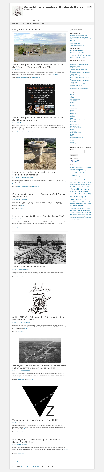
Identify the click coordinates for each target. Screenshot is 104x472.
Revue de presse (42, 20)
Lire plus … (55, 74)
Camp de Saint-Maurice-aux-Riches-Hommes (79, 201)
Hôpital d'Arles (80, 210)
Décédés (72, 105)
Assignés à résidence (75, 99)
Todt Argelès (73, 219)
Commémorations (24, 77)
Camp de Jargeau (74, 184)
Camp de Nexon (74, 193)
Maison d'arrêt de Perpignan (85, 214)
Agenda (18, 77)
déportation (30, 276)
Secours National (87, 217)
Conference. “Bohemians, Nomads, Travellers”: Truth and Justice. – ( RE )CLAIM (79, 69)
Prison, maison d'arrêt (75, 132)
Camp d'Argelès (76, 170)
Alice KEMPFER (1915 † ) (76, 54)
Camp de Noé (83, 194)
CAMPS (22, 23)
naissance (72, 129)
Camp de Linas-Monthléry (85, 184)
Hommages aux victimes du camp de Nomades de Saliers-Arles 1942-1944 (80, 64)
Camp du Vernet (88, 206)
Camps (72, 102)
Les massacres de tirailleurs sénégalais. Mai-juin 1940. (38, 216)
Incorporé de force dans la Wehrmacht (79, 119)
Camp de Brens (82, 178)
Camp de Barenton (74, 178)
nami (71, 83)
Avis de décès (73, 100)
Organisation (73, 131)
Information (27, 431)
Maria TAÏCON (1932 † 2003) (77, 52)
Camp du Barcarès (77, 206)
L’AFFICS (33, 20)
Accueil (14, 20)
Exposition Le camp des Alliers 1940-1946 (80, 42)
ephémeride (73, 113)
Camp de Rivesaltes (35, 77)
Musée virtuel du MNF (75, 128)
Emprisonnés (73, 112)
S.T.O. (71, 139)
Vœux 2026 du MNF (75, 43)
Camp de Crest (75, 182)
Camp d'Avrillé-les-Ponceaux (84, 176)
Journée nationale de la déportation (29, 266)
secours (72, 140)
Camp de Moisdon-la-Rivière (76, 186)
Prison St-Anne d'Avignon (81, 215)
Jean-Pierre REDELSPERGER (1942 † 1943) (80, 55)
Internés (72, 123)
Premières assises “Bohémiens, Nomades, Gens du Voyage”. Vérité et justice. (80, 72)
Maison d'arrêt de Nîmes (75, 214)
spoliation (72, 142)
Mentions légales (50, 23)
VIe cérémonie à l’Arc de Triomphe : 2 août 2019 (35, 420)
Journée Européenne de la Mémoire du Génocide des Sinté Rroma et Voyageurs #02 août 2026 (80, 39)
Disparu (72, 110)
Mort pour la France (74, 126)
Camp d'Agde (87, 167)
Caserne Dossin (75, 208)
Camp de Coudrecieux (82, 180)
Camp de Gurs (86, 182)
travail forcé (73, 143)
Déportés (72, 107)
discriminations (73, 108)
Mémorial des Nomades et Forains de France (53, 7)
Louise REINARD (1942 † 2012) (77, 57)
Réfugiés (72, 134)
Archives (72, 97)
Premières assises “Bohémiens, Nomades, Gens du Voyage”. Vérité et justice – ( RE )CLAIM (80, 77)
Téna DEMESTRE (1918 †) (76, 50)
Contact (50, 20)
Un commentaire (23, 199)
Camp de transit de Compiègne (83, 203)
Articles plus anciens (17, 461)
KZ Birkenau (86, 212)
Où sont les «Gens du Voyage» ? (78, 45)
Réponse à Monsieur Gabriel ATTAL (78, 35)
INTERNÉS (15, 23)
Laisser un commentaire (25, 69)
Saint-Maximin (81, 217)
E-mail (72, 149)
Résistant (72, 135)
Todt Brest (78, 219)
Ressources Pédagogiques (76, 137)
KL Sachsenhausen (77, 212)
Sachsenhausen (74, 217)
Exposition (72, 116)
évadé (71, 115)
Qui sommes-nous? (23, 20)
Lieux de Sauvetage (75, 124)
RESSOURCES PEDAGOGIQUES (35, 23)
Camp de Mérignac (35, 186)
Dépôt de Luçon (73, 210)
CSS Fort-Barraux (86, 208)
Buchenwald (30, 379)
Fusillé (71, 118)
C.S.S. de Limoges (80, 167)
